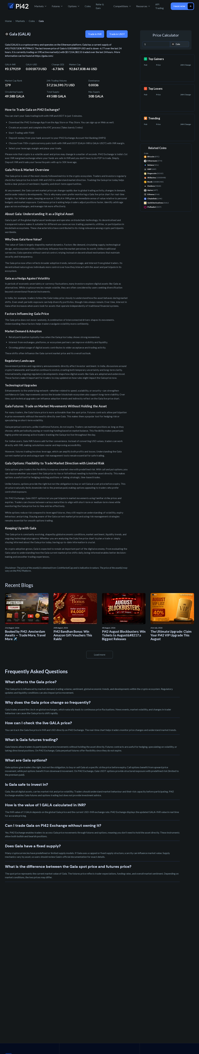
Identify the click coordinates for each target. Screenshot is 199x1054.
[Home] (18, 6)
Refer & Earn (100, 6)
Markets (20, 20)
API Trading (159, 6)
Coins (88, 6)
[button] (167, 42)
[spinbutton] (156, 44)
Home (8, 20)
